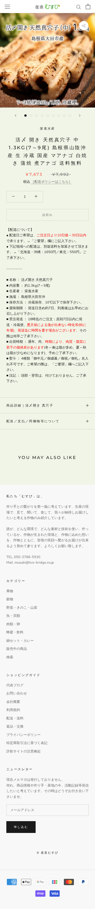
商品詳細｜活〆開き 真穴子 (29, 405)
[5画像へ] (47, 115)
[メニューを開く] (7, 7)
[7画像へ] (59, 115)
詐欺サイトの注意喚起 (23, 751)
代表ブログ (14, 685)
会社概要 (13, 701)
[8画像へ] (64, 115)
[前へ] (15, 115)
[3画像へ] (36, 115)
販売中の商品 (16, 648)
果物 (9, 591)
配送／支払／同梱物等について (33, 421)
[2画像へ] (31, 115)
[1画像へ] (25, 115)
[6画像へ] (53, 115)
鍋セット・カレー (20, 640)
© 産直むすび (47, 852)
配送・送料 (14, 718)
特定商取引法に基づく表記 (27, 743)
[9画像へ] (70, 115)
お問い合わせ (16, 693)
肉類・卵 (13, 624)
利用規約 (13, 710)
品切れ (47, 215)
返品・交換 (14, 726)
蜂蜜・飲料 (14, 632)
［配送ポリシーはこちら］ (51, 181)
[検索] (78, 6)
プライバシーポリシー (23, 734)
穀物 (9, 599)
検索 (9, 657)
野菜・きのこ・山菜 (21, 607)
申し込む (21, 827)
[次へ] (79, 115)
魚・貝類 (13, 615)
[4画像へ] (42, 115)
